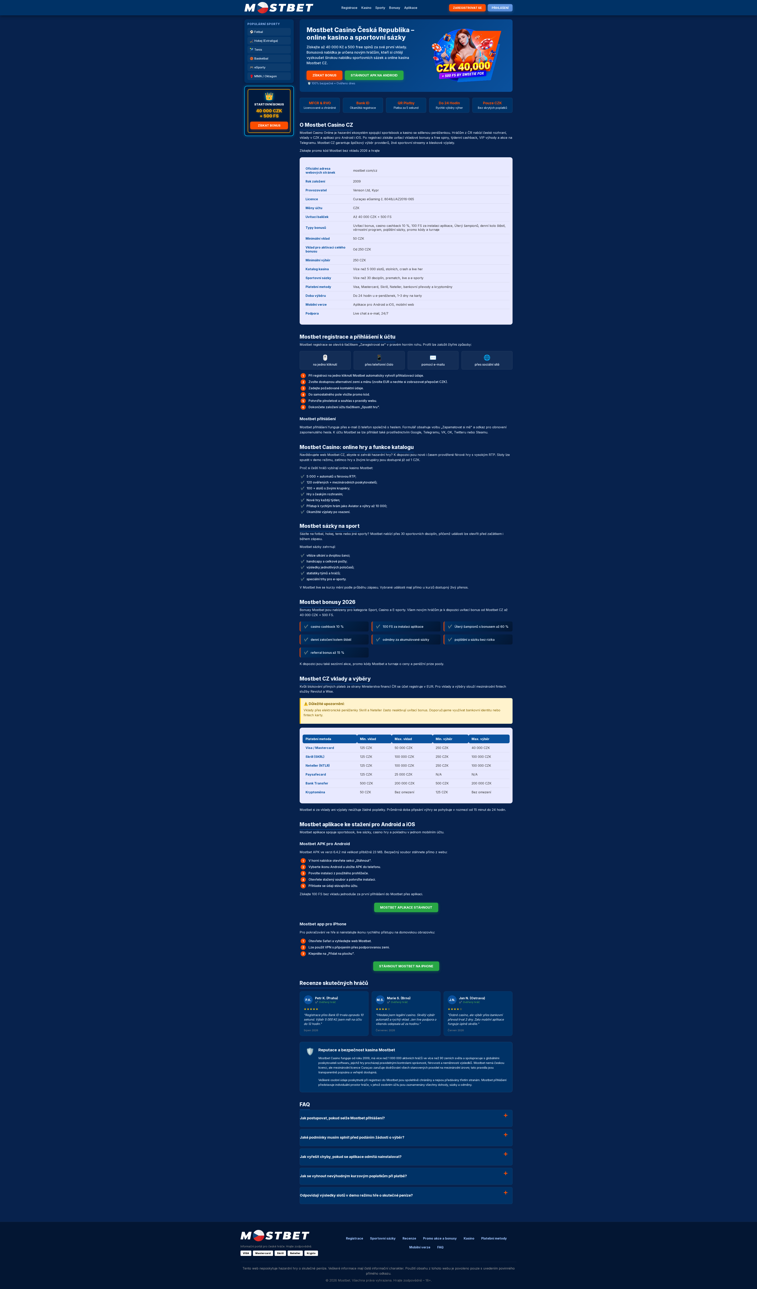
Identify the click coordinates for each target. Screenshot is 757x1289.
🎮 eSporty (258, 67)
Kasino (366, 8)
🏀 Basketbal (259, 58)
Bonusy (394, 8)
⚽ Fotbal (256, 32)
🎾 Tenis (256, 49)
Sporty (380, 8)
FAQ (440, 1247)
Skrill (280, 1253)
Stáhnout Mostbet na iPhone (406, 966)
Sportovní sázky (383, 1238)
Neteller (295, 1253)
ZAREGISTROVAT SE (467, 7)
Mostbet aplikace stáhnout (406, 907)
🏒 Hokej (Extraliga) (264, 41)
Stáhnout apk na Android (374, 75)
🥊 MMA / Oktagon (263, 76)
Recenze (409, 1238)
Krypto (311, 1253)
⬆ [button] (748, 1280)
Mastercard (263, 1253)
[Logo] (279, 7)
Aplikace (410, 8)
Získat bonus (269, 125)
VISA (246, 1253)
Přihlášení (500, 7)
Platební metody (494, 1238)
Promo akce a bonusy (440, 1238)
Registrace (349, 8)
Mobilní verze (419, 1247)
